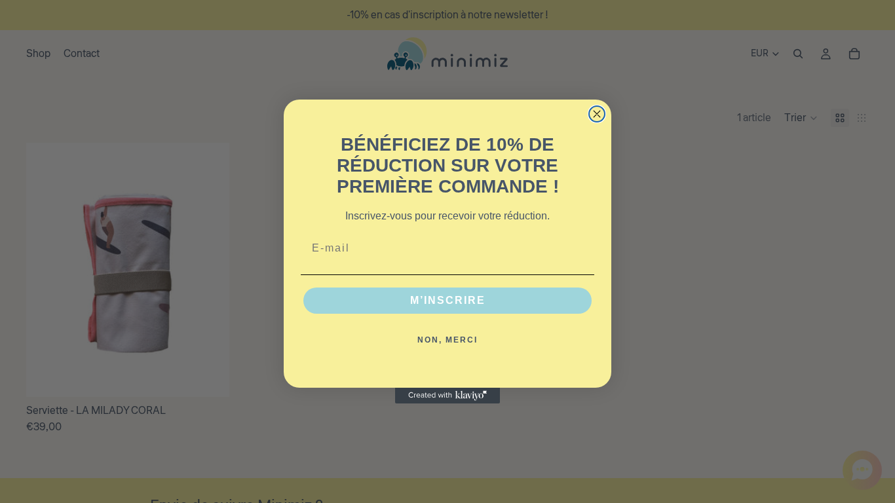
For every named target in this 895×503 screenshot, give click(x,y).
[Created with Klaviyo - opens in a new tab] (447, 395)
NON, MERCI (447, 340)
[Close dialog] (597, 114)
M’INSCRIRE (448, 300)
